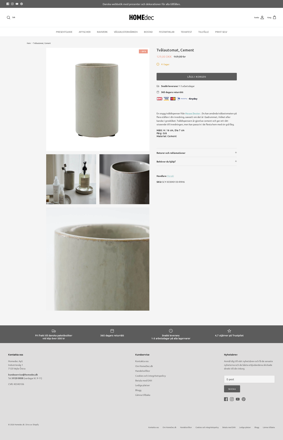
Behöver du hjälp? (166, 161)
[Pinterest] (21, 4)
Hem (29, 43)
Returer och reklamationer (171, 152)
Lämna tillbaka (142, 394)
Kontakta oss (142, 361)
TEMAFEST (186, 31)
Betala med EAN (143, 380)
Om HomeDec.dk (144, 366)
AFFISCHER (85, 31)
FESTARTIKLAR (166, 31)
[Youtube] (17, 4)
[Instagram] (12, 4)
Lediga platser (142, 385)
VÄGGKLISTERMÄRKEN (126, 31)
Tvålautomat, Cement (42, 43)
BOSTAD (148, 31)
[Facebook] (8, 4)
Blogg (138, 390)
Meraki (170, 175)
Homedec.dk (20, 424)
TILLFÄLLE (203, 31)
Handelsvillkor (142, 370)
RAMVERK (102, 31)
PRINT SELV (221, 31)
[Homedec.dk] (141, 17)
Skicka (232, 389)
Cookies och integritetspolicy (150, 375)
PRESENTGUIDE (64, 31)
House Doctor (192, 113)
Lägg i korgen (196, 76)
